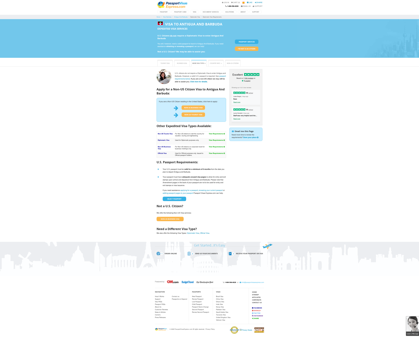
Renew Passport (197, 299)
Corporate (256, 300)
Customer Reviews (161, 309)
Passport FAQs (160, 304)
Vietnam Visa (220, 320)
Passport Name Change (200, 307)
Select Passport (174, 199)
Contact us (175, 296)
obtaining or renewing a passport (180, 46)
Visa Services (167, 17)
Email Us (247, 6)
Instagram (258, 316)
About (243, 12)
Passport (164, 12)
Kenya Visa (220, 307)
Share (259, 2)
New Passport (197, 296)
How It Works (159, 296)
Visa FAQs (158, 302)
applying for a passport (189, 190)
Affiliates (256, 297)
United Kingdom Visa (223, 317)
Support (258, 6)
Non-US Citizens (233, 63)
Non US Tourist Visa (193, 115)
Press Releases (160, 317)
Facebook (257, 308)
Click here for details (198, 81)
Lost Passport (197, 302)
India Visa (219, 304)
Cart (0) (236, 2)
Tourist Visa (165, 63)
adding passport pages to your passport (178, 193)
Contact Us (257, 302)
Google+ (257, 310)
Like (250, 2)
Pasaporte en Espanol (179, 299)
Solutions (229, 12)
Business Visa (182, 63)
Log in (226, 2)
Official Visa (162, 153)
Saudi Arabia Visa (222, 312)
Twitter (256, 313)
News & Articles (160, 312)
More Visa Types (198, 63)
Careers (158, 315)
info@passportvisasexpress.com (253, 282)
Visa (194, 12)
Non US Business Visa (193, 108)
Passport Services (247, 42)
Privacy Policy (210, 329)
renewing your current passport (211, 190)
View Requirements (216, 134)
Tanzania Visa (221, 315)
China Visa (219, 299)
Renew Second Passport (200, 312)
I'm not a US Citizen (246, 49)
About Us (158, 307)
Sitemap (255, 295)
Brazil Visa (219, 296)
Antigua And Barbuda (181, 17)
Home (158, 17)
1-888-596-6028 (230, 282)
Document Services (211, 12)
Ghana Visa (220, 302)
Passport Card (180, 12)
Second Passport (198, 309)
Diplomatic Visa (163, 140)
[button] (412, 326)
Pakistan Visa (220, 309)
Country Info (215, 63)
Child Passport (197, 304)
